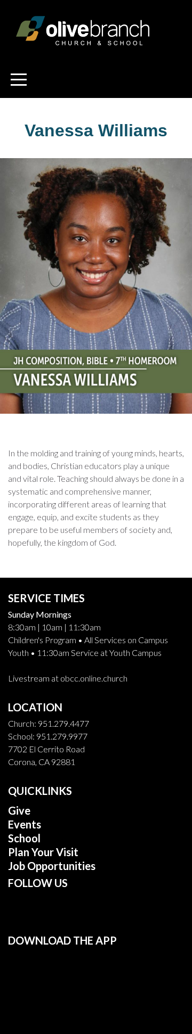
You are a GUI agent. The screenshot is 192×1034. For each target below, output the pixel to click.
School (25, 838)
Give (19, 810)
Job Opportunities (51, 865)
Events (24, 824)
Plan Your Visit (43, 852)
